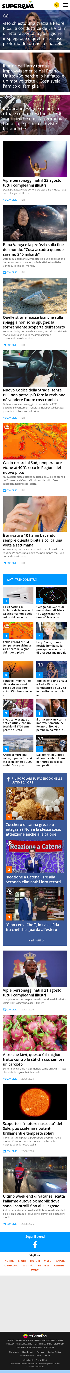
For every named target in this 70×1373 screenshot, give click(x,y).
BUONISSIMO (35, 1347)
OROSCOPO (11, 1265)
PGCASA (10, 1344)
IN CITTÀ (27, 1265)
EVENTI (35, 1270)
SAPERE (60, 1261)
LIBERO (10, 1340)
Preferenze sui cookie (30, 1355)
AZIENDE (59, 1265)
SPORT (22, 1261)
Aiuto (47, 1355)
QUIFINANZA (22, 1347)
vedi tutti (35, 940)
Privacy (40, 1352)
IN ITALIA (43, 1265)
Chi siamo (14, 1352)
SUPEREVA (49, 1347)
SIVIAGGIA (59, 1344)
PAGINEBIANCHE (24, 1344)
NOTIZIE (9, 1261)
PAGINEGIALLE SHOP (52, 1340)
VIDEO (48, 1261)
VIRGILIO (20, 1340)
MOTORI (35, 1261)
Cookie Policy (54, 1352)
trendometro (26, 579)
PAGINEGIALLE (33, 1340)
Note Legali (27, 1352)
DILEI (49, 1344)
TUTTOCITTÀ (40, 1344)
